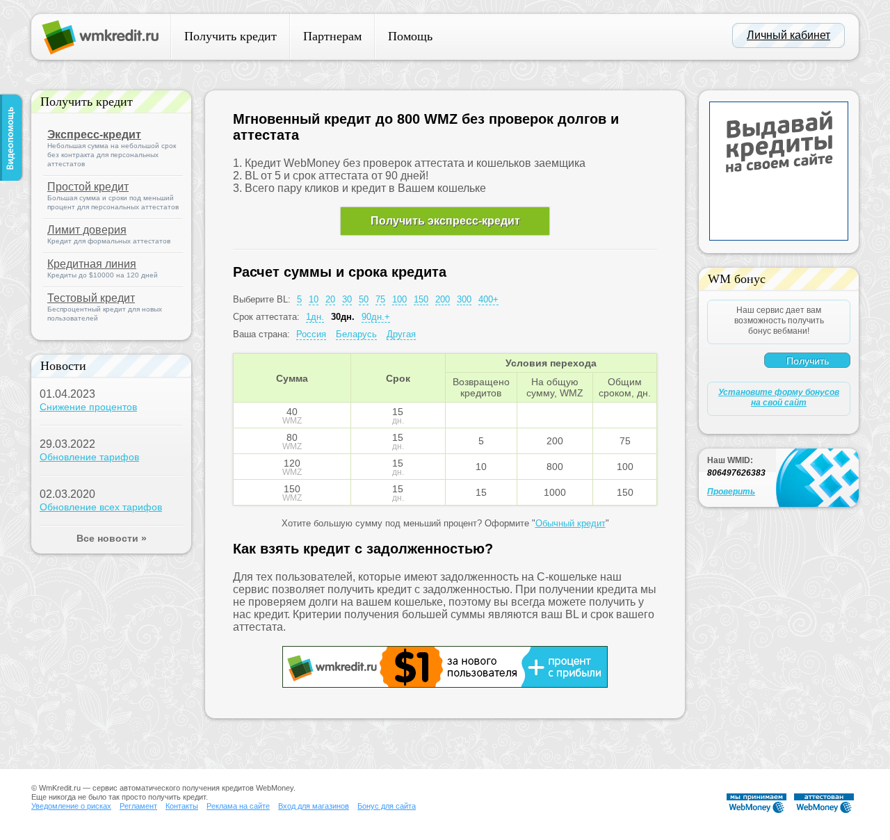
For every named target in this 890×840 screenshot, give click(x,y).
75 (380, 299)
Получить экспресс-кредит (445, 221)
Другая (401, 334)
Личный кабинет (788, 35)
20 (330, 299)
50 (364, 299)
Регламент (138, 806)
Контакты (181, 806)
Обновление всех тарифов (101, 506)
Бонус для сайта (386, 806)
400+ (488, 299)
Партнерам (332, 36)
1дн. (315, 317)
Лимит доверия (87, 230)
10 (313, 299)
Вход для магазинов (313, 806)
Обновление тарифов (89, 456)
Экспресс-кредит (94, 134)
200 (442, 299)
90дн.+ (376, 317)
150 (421, 299)
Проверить (731, 491)
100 (399, 299)
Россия (311, 334)
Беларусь (356, 334)
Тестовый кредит (91, 298)
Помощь (410, 36)
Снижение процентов (88, 406)
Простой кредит (88, 187)
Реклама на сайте (238, 806)
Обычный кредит (570, 523)
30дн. (343, 317)
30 (347, 299)
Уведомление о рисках (71, 806)
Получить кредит (230, 36)
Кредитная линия (91, 264)
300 (464, 299)
